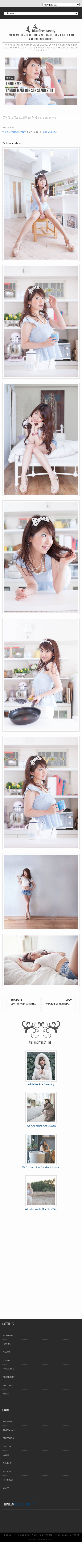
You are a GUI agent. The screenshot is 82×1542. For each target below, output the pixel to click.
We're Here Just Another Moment (41, 1167)
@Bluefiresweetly (24, 1504)
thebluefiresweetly (14, 132)
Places (6, 1352)
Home (25, 116)
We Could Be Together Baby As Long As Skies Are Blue (60, 1002)
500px (6, 1454)
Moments (8, 1335)
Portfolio (8, 1377)
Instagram (8, 1429)
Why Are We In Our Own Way (41, 1209)
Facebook (8, 1438)
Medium (7, 1471)
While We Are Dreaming (41, 1084)
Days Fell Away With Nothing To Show (25, 1002)
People (6, 1343)
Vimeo (6, 1488)
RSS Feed (7, 1421)
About (6, 1393)
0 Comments (50, 132)
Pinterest (8, 1479)
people (36, 116)
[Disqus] (41, 1265)
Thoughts (8, 1368)
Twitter (7, 1446)
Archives (8, 1385)
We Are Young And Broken (41, 1125)
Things (6, 1360)
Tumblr (7, 1463)
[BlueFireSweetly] (41, 28)
